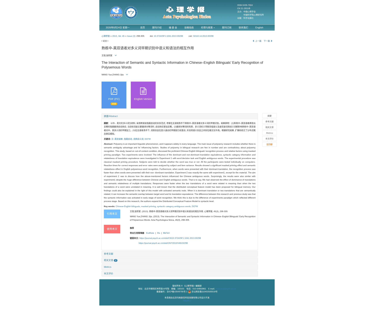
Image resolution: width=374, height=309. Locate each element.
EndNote (150, 233)
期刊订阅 (226, 27)
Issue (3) (131, 36)
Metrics (107, 267)
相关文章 (110, 260)
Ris (158, 233)
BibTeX (166, 233)
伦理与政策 (207, 27)
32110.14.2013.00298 (203, 36)
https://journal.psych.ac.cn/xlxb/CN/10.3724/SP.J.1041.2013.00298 (170, 238)
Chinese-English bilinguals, (128, 206)
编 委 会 (173, 27)
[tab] (180, 116)
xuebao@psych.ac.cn (226, 289)
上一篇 (258, 41)
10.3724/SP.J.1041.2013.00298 (168, 36)
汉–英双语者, (117, 139)
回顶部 (269, 144)
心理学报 (106, 36)
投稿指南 (189, 27)
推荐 (132, 228)
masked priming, (149, 206)
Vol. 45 (121, 36)
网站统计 (187, 300)
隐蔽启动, (128, 139)
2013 (114, 36)
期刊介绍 (157, 27)
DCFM (148, 139)
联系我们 (243, 27)
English (259, 27)
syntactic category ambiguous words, (174, 206)
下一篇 (267, 41)
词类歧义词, (139, 139)
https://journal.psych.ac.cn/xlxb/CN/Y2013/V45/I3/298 (163, 243)
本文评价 (108, 273)
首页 (142, 27)
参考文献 (108, 254)
